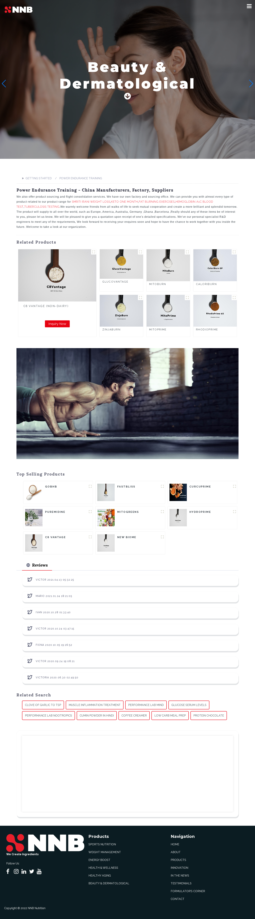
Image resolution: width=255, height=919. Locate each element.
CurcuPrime (200, 486)
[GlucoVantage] (121, 264)
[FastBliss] (106, 492)
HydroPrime (200, 512)
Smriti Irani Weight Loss (91, 201)
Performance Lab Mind (146, 705)
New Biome (126, 537)
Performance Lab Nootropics (48, 715)
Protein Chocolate (208, 715)
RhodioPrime (207, 329)
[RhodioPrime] (215, 310)
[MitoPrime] (168, 310)
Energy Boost (99, 860)
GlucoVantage (115, 281)
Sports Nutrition (102, 844)
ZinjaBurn (111, 329)
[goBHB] (33, 492)
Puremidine (55, 512)
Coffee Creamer (134, 715)
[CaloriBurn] (215, 265)
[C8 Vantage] (33, 542)
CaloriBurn (206, 284)
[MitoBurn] (168, 265)
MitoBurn (157, 284)
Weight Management (104, 852)
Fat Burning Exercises (157, 201)
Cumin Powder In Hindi (97, 715)
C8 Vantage (55, 537)
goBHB (51, 486)
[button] (249, 6)
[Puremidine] (33, 517)
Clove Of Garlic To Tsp (43, 705)
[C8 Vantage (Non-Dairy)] (57, 275)
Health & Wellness (103, 867)
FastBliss (126, 486)
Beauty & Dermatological (108, 883)
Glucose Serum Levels (188, 705)
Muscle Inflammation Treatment (95, 705)
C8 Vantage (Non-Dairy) (46, 306)
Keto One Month (124, 201)
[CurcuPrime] (178, 492)
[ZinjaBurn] (121, 310)
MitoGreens (128, 512)
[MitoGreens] (106, 517)
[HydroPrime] (178, 517)
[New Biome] (106, 542)
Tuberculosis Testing (42, 206)
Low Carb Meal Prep (170, 715)
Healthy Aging (99, 875)
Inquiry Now (57, 324)
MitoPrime (158, 329)
